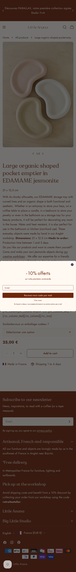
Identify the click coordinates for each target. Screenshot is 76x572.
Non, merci (38, 300)
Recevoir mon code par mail (38, 295)
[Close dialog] (72, 264)
